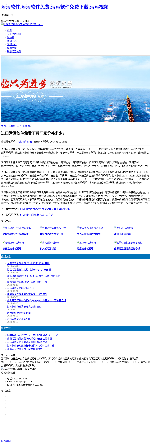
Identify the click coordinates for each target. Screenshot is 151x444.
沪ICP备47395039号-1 (123, 435)
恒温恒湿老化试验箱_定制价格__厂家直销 (29, 269)
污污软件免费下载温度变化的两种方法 (27, 342)
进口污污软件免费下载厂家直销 (36, 215)
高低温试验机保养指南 (19, 403)
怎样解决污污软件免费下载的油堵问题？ (33, 335)
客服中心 (12, 44)
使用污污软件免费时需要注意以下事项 (27, 294)
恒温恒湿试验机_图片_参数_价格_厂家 (27, 282)
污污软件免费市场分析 (19, 319)
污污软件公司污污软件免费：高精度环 (29, 400)
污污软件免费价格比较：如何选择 (29, 417)
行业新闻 (25, 126)
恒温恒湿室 (105, 429)
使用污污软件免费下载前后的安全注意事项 (29, 338)
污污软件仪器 (25, 141)
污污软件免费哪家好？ (21, 288)
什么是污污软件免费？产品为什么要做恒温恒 (36, 300)
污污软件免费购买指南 (19, 313)
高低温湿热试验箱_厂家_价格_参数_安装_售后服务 (33, 276)
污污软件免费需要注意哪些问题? (24, 306)
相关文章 (6, 328)
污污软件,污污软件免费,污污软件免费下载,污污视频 (55, 7)
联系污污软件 (14, 51)
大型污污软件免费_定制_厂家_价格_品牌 (28, 263)
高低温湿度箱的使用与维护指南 (23, 396)
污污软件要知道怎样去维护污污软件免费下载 (30, 345)
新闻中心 (12, 41)
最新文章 (6, 256)
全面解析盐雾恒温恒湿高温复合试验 (26, 414)
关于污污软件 (14, 34)
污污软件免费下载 (74, 429)
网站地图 (87, 435)
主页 (3, 126)
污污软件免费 (56, 429)
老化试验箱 (92, 429)
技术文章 (12, 48)
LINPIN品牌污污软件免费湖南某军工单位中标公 (45, 209)
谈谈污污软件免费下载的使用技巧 (24, 349)
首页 (9, 30)
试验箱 (10, 37)
